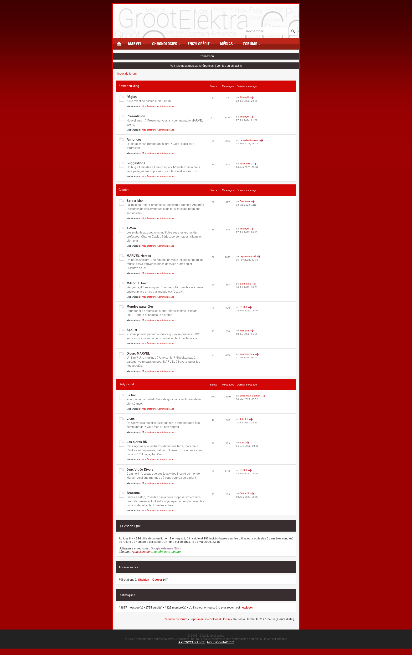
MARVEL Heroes (139, 256)
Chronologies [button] (165, 44)
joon (242, 442)
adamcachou (247, 354)
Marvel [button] (135, 44)
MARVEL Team (138, 283)
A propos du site (191, 642)
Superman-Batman (250, 395)
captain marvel (248, 256)
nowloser (247, 607)
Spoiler (132, 330)
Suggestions (136, 163)
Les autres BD (137, 442)
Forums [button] (250, 44)
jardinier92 (245, 283)
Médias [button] (227, 44)
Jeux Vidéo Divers (140, 469)
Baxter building (128, 86)
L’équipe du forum (175, 619)
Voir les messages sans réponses (192, 65)
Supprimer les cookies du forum (210, 619)
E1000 (243, 307)
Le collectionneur (249, 140)
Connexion (207, 56)
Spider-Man (135, 201)
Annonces (134, 139)
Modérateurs (149, 106)
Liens (131, 418)
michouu (244, 330)
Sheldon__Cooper (150, 579)
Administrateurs (165, 106)
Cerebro (123, 190)
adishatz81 (246, 163)
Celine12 (244, 493)
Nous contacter (220, 642)
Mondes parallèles (140, 306)
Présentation (136, 116)
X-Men (131, 228)
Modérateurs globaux (167, 551)
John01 (244, 419)
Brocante (133, 493)
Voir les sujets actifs (229, 65)
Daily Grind (126, 384)
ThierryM (244, 97)
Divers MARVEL (138, 353)
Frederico (245, 201)
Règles (132, 97)
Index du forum (127, 73)
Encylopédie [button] (199, 44)
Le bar (131, 395)
